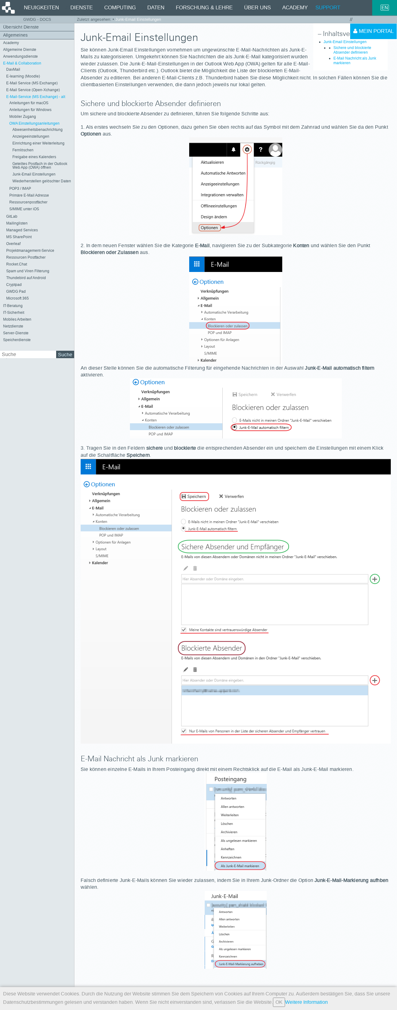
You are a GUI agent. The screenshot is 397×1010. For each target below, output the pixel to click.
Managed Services (22, 230)
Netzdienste (13, 326)
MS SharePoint (19, 237)
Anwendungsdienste (20, 56)
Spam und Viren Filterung (27, 271)
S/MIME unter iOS (24, 209)
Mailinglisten (17, 223)
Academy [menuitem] (295, 8)
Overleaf (13, 244)
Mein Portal (375, 31)
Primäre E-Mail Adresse (29, 195)
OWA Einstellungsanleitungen (34, 123)
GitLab (11, 216)
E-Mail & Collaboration (22, 63)
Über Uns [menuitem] (257, 8)
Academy (11, 43)
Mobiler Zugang (22, 116)
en (384, 7)
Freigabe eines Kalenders (34, 157)
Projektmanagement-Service (30, 250)
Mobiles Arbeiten (17, 319)
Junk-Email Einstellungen (34, 174)
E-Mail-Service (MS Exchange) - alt (35, 97)
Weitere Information (306, 1002)
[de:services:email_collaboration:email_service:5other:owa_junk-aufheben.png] (236, 930)
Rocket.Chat (16, 264)
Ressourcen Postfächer (26, 257)
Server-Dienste (16, 333)
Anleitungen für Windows (30, 110)
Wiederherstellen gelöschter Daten (41, 181)
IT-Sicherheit (13, 312)
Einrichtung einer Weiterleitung (38, 143)
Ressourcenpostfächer (28, 202)
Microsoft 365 (17, 298)
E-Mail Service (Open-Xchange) (33, 90)
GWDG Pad (16, 291)
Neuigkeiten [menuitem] (41, 8)
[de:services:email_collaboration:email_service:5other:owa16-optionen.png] (236, 186)
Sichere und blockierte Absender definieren (352, 50)
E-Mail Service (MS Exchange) (32, 83)
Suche (65, 354)
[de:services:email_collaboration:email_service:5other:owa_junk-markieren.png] (236, 822)
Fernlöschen (22, 150)
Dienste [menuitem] (81, 8)
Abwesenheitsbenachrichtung (37, 129)
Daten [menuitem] (155, 8)
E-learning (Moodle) (23, 76)
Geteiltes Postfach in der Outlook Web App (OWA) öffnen (39, 166)
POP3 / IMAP (20, 188)
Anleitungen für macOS (28, 103)
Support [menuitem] (327, 8)
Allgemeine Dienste (19, 49)
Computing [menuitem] (120, 8)
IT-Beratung (13, 306)
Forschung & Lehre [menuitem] (204, 8)
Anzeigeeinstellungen (30, 136)
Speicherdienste (17, 340)
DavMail (13, 69)
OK (279, 1002)
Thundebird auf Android (26, 278)
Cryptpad (14, 285)
